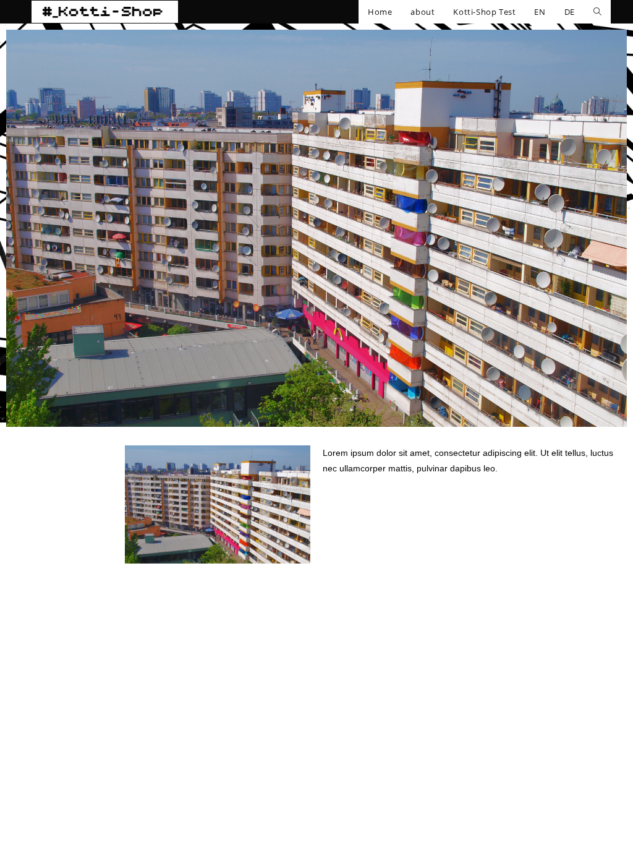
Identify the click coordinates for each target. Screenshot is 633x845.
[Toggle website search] (597, 12)
